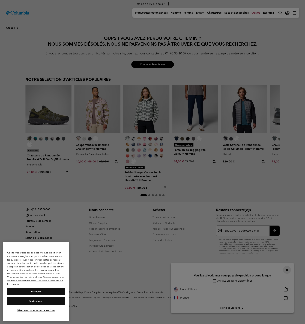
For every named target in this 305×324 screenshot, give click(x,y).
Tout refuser (36, 300)
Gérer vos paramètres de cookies (36, 310)
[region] (36, 281)
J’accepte (36, 291)
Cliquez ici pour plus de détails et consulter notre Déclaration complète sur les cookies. (35, 280)
